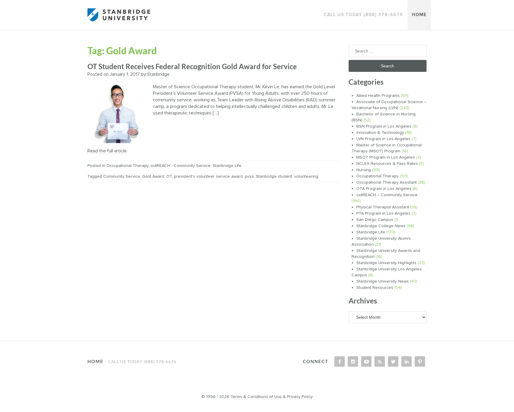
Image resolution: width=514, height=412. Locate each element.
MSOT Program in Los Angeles (385, 157)
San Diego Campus (374, 220)
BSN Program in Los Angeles (383, 126)
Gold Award (153, 176)
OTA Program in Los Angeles (383, 189)
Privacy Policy (300, 397)
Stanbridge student (274, 176)
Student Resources (374, 288)
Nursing (363, 170)
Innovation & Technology (380, 133)
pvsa (249, 176)
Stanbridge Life (227, 166)
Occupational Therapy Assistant (386, 182)
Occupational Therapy (127, 166)
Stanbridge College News (380, 226)
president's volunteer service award (208, 176)
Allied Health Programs (378, 96)
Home (419, 15)
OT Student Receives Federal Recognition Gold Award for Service (192, 66)
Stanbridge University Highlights (386, 263)
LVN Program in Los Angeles (383, 139)
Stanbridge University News (382, 281)
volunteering (306, 176)
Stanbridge (158, 74)
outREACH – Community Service (387, 195)
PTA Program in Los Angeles (383, 213)
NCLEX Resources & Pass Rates (387, 164)
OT (169, 176)
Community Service (121, 176)
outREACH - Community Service (181, 166)
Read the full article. (107, 150)
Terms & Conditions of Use (256, 397)
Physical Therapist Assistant (382, 207)
